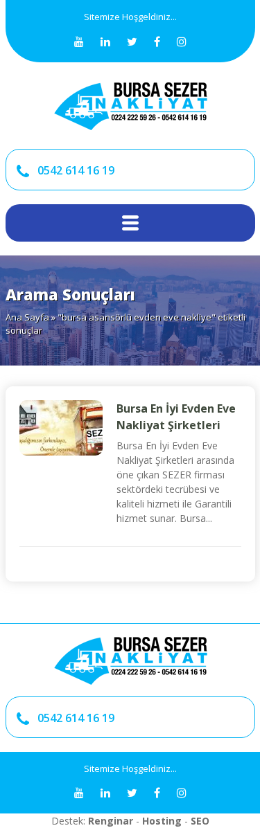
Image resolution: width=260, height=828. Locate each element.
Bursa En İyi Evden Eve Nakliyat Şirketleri (176, 417)
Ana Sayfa (27, 317)
